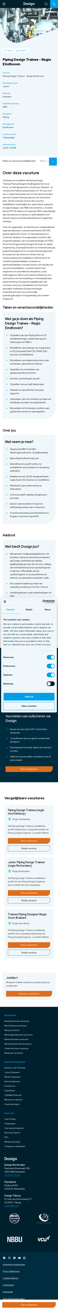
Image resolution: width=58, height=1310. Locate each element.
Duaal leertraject (12, 1104)
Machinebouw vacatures (15, 1025)
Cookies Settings (10, 1278)
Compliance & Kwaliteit (14, 1146)
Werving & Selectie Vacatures (17, 1044)
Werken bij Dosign (12, 1141)
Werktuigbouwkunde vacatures (18, 1034)
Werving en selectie (13, 1099)
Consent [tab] (10, 609)
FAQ (6, 1137)
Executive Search (12, 1132)
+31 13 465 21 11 (11, 1205)
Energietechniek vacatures (16, 1021)
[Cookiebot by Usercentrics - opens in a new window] (42, 601)
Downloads (8, 1292)
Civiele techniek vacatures (16, 1048)
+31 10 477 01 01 (12, 1175)
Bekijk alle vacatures (13, 1053)
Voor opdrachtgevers (14, 1128)
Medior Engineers (12, 1077)
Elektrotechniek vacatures (16, 1039)
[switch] (51, 666)
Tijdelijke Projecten (13, 1095)
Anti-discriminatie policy (14, 1298)
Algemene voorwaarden (14, 1264)
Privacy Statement (11, 1271)
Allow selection (29, 706)
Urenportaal (8, 1285)
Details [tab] (29, 609)
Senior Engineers (12, 1081)
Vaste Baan (9, 1090)
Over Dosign (10, 1119)
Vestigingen (9, 1123)
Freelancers (9, 1086)
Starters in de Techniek (14, 1067)
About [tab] (47, 609)
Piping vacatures (11, 1030)
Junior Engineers (12, 1072)
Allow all (29, 696)
